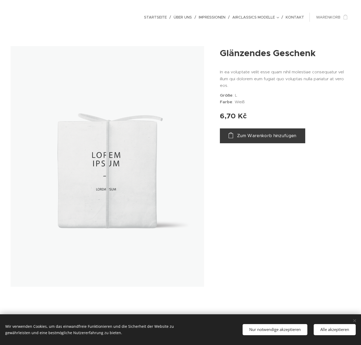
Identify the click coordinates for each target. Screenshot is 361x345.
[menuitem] (157, 17)
